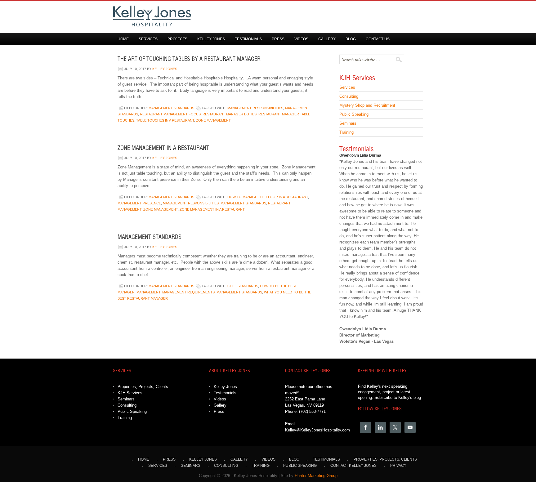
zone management (213, 120)
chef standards (242, 286)
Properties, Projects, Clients (143, 386)
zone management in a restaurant (212, 209)
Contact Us (378, 39)
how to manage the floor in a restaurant (267, 197)
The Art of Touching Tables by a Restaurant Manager (189, 59)
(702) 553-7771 (312, 411)
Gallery (327, 39)
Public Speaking (353, 114)
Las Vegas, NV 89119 (304, 405)
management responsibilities (255, 108)
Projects (177, 39)
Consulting (348, 96)
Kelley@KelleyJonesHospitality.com (317, 430)
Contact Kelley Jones (353, 465)
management (148, 292)
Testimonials (248, 39)
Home (123, 39)
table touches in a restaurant (165, 120)
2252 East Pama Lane (305, 399)
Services (148, 39)
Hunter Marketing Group (316, 475)
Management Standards (171, 108)
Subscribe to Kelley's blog (397, 397)
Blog (351, 39)
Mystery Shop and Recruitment (367, 105)
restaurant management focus (170, 114)
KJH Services (130, 393)
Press (278, 39)
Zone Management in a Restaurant (163, 148)
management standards (243, 203)
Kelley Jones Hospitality (262, 16)
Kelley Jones (211, 39)
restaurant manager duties (230, 114)
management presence (139, 203)
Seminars (347, 123)
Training (346, 132)
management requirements (188, 292)
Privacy (398, 465)
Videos (301, 39)
